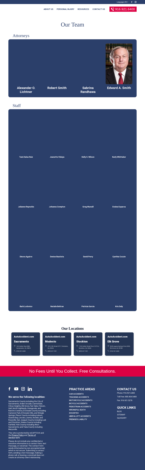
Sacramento (21, 341)
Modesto (50, 341)
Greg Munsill (88, 207)
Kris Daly (119, 306)
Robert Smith (57, 88)
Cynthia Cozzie (119, 256)
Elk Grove (113, 341)
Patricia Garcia (88, 306)
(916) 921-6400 (20, 351)
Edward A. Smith (119, 88)
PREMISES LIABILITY (78, 419)
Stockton (82, 341)
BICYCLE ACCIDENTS (78, 403)
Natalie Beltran (57, 306)
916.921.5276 (126, 400)
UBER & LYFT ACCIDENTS (80, 416)
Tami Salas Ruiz (26, 157)
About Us (48, 9)
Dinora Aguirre (26, 256)
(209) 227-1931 (52, 351)
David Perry (88, 256)
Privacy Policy (18, 435)
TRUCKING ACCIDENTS (79, 397)
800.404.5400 (131, 397)
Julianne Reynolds (26, 207)
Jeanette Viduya (57, 157)
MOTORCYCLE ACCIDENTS (80, 400)
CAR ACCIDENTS (76, 394)
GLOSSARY (121, 418)
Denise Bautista (57, 256)
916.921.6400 (125, 9)
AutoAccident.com (24, 336)
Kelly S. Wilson (88, 157)
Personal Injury (65, 9)
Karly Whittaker (119, 157)
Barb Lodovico (26, 306)
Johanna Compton (57, 207)
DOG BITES (74, 413)
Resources (83, 9)
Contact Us (98, 9)
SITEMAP (121, 415)
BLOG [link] (119, 411)
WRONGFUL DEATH (77, 410)
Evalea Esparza (119, 207)
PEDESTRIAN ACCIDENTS (80, 406)
